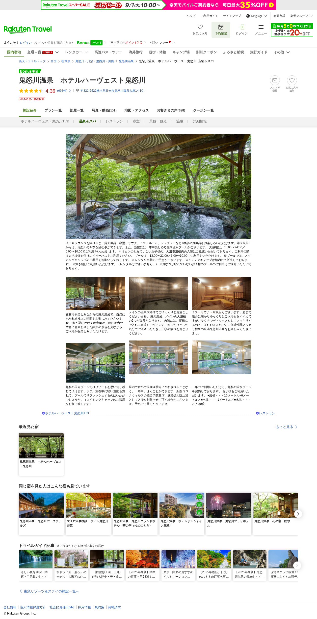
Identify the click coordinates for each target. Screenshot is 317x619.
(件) (62, 90)
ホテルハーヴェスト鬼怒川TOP (45, 121)
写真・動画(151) (104, 110)
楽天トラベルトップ (32, 61)
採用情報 (84, 607)
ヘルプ (190, 16)
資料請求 (114, 607)
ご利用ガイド (209, 16)
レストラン (114, 121)
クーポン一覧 (203, 110)
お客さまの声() (171, 110)
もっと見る (284, 427)
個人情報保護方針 (33, 607)
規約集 (99, 607)
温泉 (179, 121)
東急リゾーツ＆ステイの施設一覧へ (51, 591)
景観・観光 (158, 121)
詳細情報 (200, 121)
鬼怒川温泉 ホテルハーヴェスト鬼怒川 (82, 80)
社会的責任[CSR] (62, 607)
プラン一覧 (53, 110)
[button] (61, 436)
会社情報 (9, 607)
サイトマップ (232, 16)
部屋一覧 (77, 110)
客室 (136, 121)
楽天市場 (279, 16)
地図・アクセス (137, 110)
